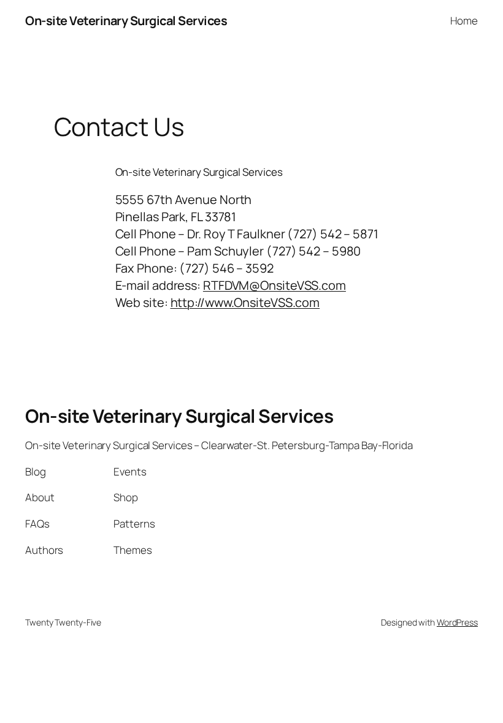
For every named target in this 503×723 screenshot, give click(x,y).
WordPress (457, 622)
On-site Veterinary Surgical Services (126, 20)
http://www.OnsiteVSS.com (245, 302)
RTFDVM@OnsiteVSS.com (274, 285)
